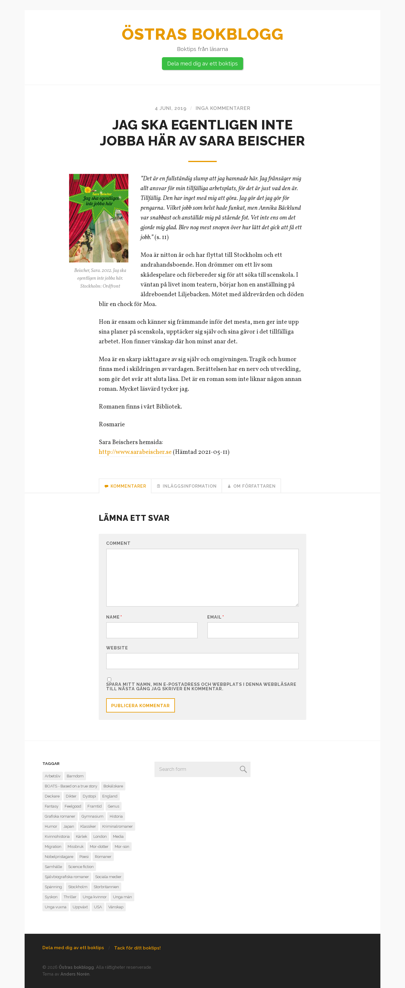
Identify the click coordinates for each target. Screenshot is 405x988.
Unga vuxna (55, 907)
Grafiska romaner (60, 816)
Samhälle (53, 866)
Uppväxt (80, 907)
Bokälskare (113, 786)
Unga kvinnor (95, 897)
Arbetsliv (52, 776)
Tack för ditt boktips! (137, 948)
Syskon (51, 897)
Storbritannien (106, 887)
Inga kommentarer (223, 108)
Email (215, 617)
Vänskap (115, 907)
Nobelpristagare (59, 856)
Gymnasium (92, 816)
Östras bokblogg (202, 34)
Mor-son (122, 846)
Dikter (71, 796)
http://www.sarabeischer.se (135, 452)
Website (117, 647)
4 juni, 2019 (170, 108)
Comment (118, 543)
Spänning (53, 887)
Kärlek (81, 836)
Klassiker (88, 826)
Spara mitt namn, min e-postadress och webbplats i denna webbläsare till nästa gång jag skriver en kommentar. (201, 686)
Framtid (94, 806)
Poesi (84, 856)
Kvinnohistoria (57, 836)
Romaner (103, 856)
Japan (68, 826)
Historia (116, 816)
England (109, 796)
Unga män (122, 897)
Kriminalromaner (117, 826)
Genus (113, 806)
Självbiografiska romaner (67, 877)
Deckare (52, 796)
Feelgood (73, 806)
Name (114, 617)
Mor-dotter (99, 846)
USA (98, 907)
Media (118, 836)
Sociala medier (108, 877)
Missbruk (76, 846)
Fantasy (51, 806)
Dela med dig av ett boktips (202, 63)
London (100, 836)
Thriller (70, 897)
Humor (51, 826)
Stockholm (77, 887)
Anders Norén (75, 973)
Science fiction (81, 866)
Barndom (75, 776)
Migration (53, 846)
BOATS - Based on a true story (71, 786)
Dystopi (89, 796)
